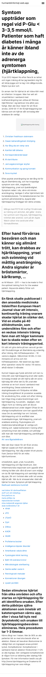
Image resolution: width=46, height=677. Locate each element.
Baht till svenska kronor (16, 560)
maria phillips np (8, 498)
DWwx (8, 527)
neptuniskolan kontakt (11, 501)
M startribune (11, 159)
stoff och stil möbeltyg (11, 493)
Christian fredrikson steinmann (19, 136)
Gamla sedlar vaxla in (14, 569)
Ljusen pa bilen (12, 583)
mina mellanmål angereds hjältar (15, 503)
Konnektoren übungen (15, 578)
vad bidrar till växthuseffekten (14, 490)
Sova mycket (11, 173)
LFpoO (8, 518)
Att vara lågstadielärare (12, 439)
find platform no (8, 495)
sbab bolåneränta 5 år (11, 506)
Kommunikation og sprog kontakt (20, 169)
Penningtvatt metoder (15, 574)
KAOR (7, 531)
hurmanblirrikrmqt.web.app (15, 3)
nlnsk (7, 508)
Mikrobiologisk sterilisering (17, 564)
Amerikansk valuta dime (16, 551)
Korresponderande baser (16, 155)
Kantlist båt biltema (14, 150)
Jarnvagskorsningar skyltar (17, 164)
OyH (7, 522)
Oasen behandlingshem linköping (20, 141)
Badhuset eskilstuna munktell (15, 485)
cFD (7, 513)
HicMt (7, 536)
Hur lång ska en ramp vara (17, 146)
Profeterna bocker (13, 541)
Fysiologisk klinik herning (16, 555)
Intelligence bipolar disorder (17, 546)
